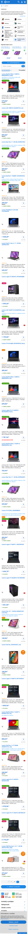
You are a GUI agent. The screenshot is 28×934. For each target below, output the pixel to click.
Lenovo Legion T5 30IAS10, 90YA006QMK (13, 276)
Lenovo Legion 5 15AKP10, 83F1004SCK (13, 678)
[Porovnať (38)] (2, 525)
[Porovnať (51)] (2, 358)
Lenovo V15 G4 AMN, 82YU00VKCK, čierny (13, 343)
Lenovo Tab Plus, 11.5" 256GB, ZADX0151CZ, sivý (10, 746)
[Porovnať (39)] (2, 491)
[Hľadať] (18, 2)
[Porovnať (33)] (2, 659)
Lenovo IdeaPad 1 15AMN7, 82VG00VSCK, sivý (13, 176)
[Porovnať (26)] (2, 794)
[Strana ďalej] (18, 882)
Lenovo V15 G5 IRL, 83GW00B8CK (11, 510)
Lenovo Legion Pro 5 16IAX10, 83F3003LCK (13, 812)
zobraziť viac (22, 16)
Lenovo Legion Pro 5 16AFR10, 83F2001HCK (10, 780)
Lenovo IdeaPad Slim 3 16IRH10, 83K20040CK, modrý (11, 74)
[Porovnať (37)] (2, 625)
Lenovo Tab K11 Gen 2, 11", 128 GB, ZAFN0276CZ (11, 244)
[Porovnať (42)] (2, 424)
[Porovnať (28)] (2, 726)
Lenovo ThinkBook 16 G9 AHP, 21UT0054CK (10, 210)
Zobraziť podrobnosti (5, 918)
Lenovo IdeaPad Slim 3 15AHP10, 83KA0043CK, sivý (11, 444)
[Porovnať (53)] (2, 324)
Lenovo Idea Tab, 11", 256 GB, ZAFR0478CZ (16, 47)
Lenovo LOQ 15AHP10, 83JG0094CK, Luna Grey (13, 310)
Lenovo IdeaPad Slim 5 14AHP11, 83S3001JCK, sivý (11, 712)
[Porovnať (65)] (2, 257)
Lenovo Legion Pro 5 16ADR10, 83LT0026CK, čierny (10, 411)
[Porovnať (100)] (2, 88)
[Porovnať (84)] (2, 156)
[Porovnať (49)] (2, 391)
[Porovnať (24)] (2, 860)
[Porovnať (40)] (2, 458)
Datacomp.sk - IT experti (7, 2)
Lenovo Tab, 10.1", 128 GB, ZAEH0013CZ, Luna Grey (13, 612)
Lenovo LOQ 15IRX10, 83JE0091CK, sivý (12, 108)
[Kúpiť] (23, 101)
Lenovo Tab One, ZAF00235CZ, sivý (11, 644)
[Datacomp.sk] (1, 6)
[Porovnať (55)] (2, 291)
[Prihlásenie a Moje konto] (22, 2)
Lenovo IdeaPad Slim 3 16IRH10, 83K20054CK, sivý (11, 377)
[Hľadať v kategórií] (23, 66)
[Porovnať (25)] (2, 827)
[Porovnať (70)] (2, 224)
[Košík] (25, 2)
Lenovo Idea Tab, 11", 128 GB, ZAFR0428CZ (5, 47)
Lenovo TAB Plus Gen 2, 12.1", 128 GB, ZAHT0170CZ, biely (12, 846)
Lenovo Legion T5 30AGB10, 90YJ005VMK (13, 578)
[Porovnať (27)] (2, 760)
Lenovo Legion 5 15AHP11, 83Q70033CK (13, 544)
